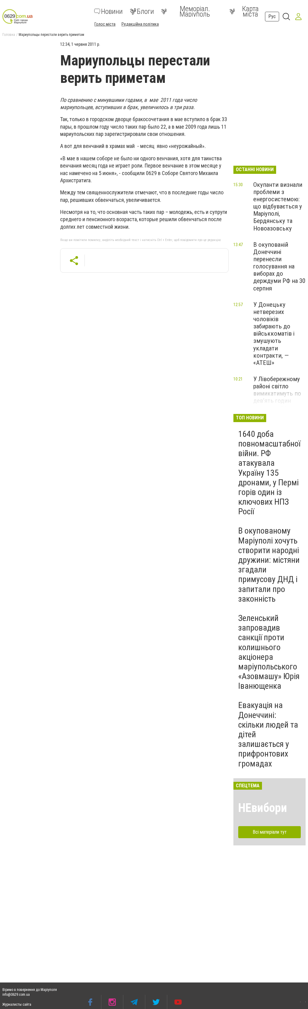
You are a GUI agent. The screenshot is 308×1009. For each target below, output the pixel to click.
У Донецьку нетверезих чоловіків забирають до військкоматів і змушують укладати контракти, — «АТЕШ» (273, 333)
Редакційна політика (140, 24)
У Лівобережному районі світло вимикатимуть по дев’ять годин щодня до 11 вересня (277, 397)
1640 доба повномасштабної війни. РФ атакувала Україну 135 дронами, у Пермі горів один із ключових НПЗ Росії (269, 473)
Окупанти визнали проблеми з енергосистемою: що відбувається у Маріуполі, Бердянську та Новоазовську (277, 206)
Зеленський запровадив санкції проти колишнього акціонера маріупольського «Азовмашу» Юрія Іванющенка (269, 652)
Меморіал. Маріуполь (195, 11)
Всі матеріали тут (270, 832)
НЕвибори (262, 808)
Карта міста (250, 11)
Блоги (145, 11)
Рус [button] (272, 16)
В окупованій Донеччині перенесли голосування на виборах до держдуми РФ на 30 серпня (279, 266)
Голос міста (105, 24)
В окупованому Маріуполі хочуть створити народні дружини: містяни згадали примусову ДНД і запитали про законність (269, 564)
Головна (8, 35)
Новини (112, 11)
